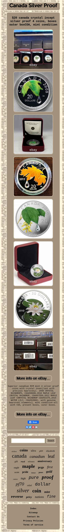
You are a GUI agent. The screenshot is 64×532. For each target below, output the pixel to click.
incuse (33, 473)
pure (34, 477)
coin (36, 490)
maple (28, 466)
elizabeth (50, 451)
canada (19, 456)
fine (51, 497)
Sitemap (33, 512)
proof (47, 477)
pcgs (41, 467)
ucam (16, 472)
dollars (14, 451)
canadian (37, 456)
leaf (51, 456)
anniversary (45, 461)
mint (47, 491)
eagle (16, 467)
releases (31, 461)
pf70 (20, 484)
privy (29, 497)
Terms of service (33, 525)
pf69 (41, 451)
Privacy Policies (33, 521)
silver (23, 490)
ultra (33, 450)
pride (25, 471)
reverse (17, 496)
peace (41, 472)
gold (49, 471)
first (50, 467)
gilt (16, 461)
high (23, 478)
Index (33, 508)
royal (23, 461)
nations (39, 497)
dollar (43, 484)
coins (24, 450)
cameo (15, 479)
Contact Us (33, 517)
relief (29, 485)
